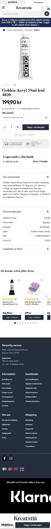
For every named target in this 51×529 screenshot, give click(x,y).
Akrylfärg (28, 30)
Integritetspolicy (8, 401)
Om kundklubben (32, 379)
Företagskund (7, 397)
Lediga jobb (6, 433)
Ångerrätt (29, 429)
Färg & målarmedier (15, 30)
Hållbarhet (6, 425)
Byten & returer (31, 433)
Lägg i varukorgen (35, 127)
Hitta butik (6, 384)
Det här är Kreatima (9, 420)
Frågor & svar (7, 393)
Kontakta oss (7, 379)
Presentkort (30, 446)
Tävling (4, 429)
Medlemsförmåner (32, 401)
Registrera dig (31, 388)
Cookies (5, 406)
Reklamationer (31, 438)
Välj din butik (12, 161)
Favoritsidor (7, 388)
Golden (37, 30)
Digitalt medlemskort (34, 384)
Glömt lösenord (32, 393)
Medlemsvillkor (31, 397)
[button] (4, 127)
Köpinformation (32, 442)
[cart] (47, 7)
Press (4, 438)
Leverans (29, 425)
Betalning (29, 420)
